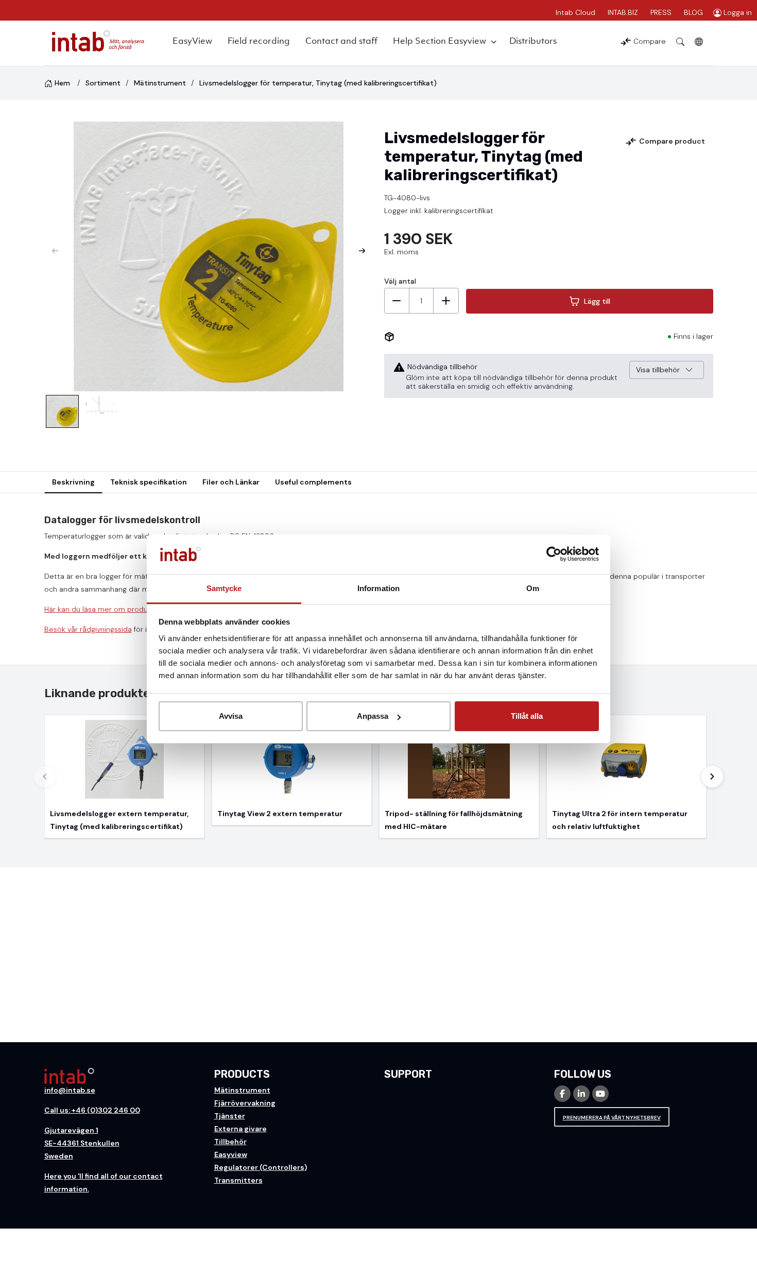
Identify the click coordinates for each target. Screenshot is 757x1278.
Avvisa (231, 716)
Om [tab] (532, 588)
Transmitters (238, 1180)
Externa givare (240, 1128)
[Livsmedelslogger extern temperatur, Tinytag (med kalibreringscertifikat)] (124, 776)
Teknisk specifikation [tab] (148, 482)
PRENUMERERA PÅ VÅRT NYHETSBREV (612, 1117)
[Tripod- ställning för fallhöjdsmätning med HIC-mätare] (459, 776)
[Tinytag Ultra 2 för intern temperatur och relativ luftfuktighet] (626, 776)
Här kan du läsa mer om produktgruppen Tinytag (127, 609)
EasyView (192, 40)
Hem (62, 83)
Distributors (533, 40)
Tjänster (229, 1115)
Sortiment (103, 83)
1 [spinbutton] (421, 300)
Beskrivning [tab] (73, 482)
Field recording (259, 40)
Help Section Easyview (439, 40)
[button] (362, 250)
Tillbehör (230, 1141)
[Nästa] (712, 776)
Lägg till (597, 301)
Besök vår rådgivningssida (88, 629)
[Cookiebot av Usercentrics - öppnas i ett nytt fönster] (554, 554)
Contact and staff (341, 40)
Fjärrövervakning (245, 1103)
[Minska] (397, 300)
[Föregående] (44, 776)
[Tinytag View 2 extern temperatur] (291, 770)
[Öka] (446, 300)
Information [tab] (378, 588)
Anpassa (372, 716)
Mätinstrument (160, 83)
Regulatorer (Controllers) (260, 1167)
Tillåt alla (527, 716)
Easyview (230, 1154)
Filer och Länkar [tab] (231, 482)
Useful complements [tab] (313, 482)
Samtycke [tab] (224, 588)
